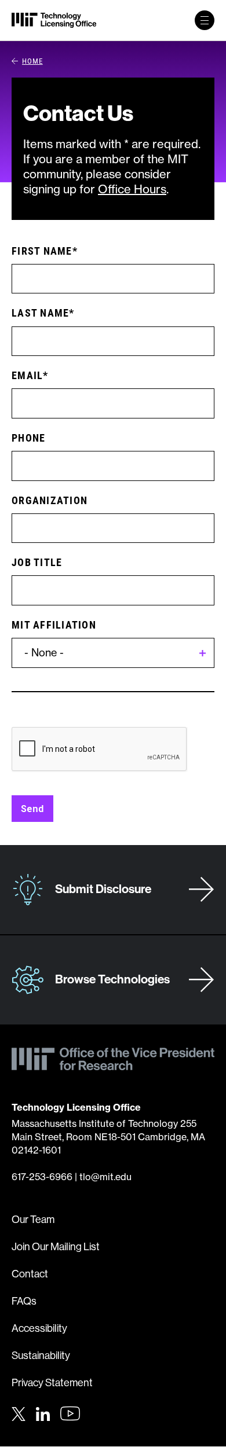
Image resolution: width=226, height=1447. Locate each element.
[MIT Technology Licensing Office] (54, 20)
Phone (28, 438)
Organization (50, 500)
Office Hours (132, 189)
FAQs (24, 1301)
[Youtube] (70, 1413)
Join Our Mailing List (56, 1247)
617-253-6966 (42, 1176)
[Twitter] (18, 1412)
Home (32, 61)
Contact (30, 1274)
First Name (42, 251)
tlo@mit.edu (105, 1176)
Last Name (40, 312)
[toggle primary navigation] (204, 20)
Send (32, 808)
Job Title (37, 562)
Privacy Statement (52, 1383)
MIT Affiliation (54, 624)
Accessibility (39, 1328)
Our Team (33, 1219)
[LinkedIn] (43, 1412)
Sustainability (41, 1355)
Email (27, 375)
